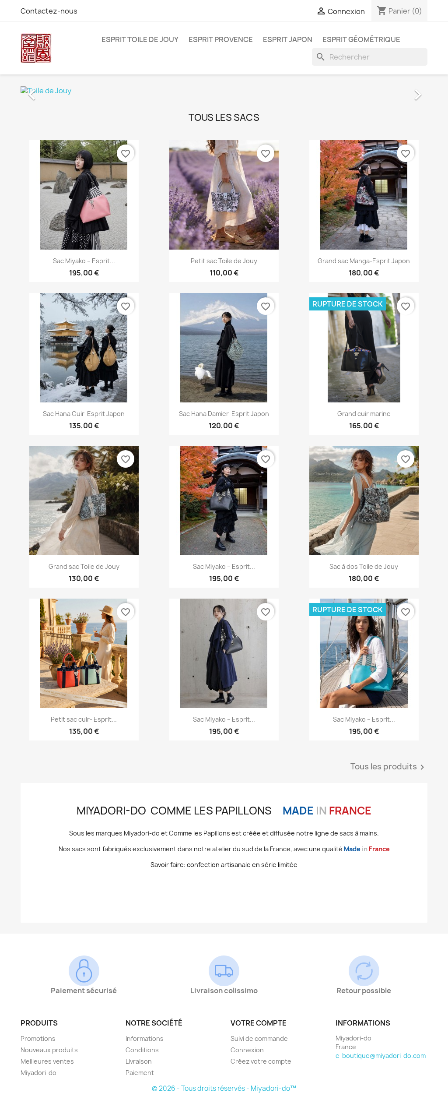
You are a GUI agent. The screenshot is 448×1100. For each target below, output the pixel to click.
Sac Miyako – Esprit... (84, 261)
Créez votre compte (261, 1061)
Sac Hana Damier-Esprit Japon (224, 413)
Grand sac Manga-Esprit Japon (364, 261)
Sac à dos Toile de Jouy (363, 566)
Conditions (142, 1050)
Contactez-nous (49, 11)
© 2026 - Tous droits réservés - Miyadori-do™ (224, 1088)
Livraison (139, 1061)
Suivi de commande (259, 1038)
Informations (145, 1038)
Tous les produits (388, 767)
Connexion (247, 1050)
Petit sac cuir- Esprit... (84, 719)
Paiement (140, 1072)
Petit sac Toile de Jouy (224, 261)
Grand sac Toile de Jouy (84, 566)
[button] (51, 90)
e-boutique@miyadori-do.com (381, 1055)
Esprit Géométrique (361, 39)
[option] (224, 90)
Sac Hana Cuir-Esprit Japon (84, 413)
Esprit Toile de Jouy (140, 39)
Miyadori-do (38, 1072)
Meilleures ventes (47, 1061)
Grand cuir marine (364, 413)
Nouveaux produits (49, 1050)
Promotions (38, 1038)
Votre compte (259, 1023)
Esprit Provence (221, 39)
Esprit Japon (287, 39)
